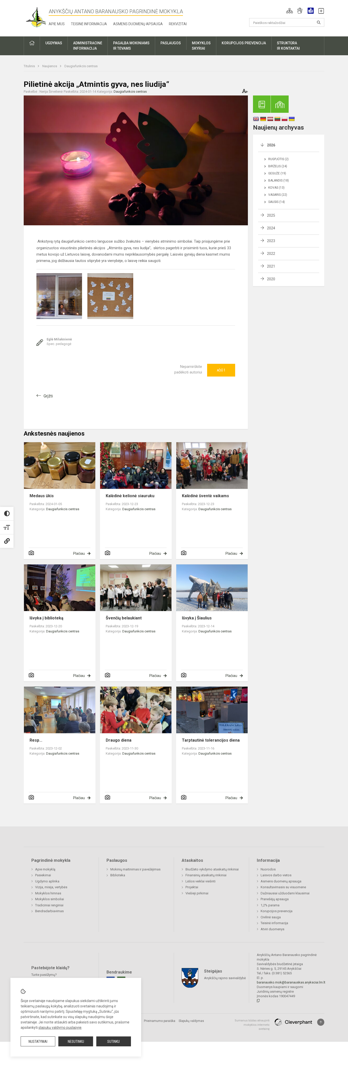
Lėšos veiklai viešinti (200, 881)
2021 (271, 266)
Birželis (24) (277, 166)
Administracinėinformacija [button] (87, 45)
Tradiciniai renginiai (49, 905)
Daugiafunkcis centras (81, 66)
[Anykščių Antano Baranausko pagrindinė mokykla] (36, 17)
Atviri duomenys (272, 929)
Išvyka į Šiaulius (197, 618)
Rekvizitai (178, 24)
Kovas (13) (276, 187)
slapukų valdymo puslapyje (60, 1027)
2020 (271, 279)
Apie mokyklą (45, 869)
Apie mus (57, 24)
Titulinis (30, 66)
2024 (271, 228)
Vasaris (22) (277, 195)
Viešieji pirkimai (196, 893)
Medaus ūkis (42, 495)
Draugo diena (118, 740)
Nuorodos (268, 869)
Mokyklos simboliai (49, 899)
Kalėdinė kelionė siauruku (130, 495)
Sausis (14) (276, 202)
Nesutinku (76, 1041)
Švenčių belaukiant (124, 618)
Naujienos (50, 66)
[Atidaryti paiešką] (318, 22)
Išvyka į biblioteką (46, 618)
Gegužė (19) (277, 173)
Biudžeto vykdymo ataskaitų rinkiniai (212, 869)
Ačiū (221, 370)
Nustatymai (38, 1041)
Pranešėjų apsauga (275, 899)
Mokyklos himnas (48, 893)
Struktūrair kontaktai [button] (288, 45)
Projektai (191, 887)
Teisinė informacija (89, 24)
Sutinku (113, 1041)
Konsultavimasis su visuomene (283, 887)
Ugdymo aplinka (47, 881)
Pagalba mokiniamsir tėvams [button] (131, 45)
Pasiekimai (43, 875)
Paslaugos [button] (170, 43)
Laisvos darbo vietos (276, 875)
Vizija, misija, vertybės (51, 887)
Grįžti (48, 396)
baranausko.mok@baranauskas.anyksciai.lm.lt (291, 982)
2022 (271, 254)
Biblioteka (117, 875)
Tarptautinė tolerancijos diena (211, 740)
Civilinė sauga (271, 917)
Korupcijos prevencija (276, 911)
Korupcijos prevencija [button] (244, 43)
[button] (289, 11)
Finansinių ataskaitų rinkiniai (205, 875)
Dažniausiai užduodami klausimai (285, 893)
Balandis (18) (278, 180)
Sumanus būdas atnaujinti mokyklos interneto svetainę (252, 1025)
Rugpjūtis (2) (278, 159)
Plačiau (79, 553)
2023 (271, 241)
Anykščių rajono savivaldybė (225, 978)
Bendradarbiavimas (49, 911)
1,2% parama (270, 905)
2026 (271, 145)
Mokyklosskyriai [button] (201, 45)
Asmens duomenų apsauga (138, 24)
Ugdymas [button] (53, 43)
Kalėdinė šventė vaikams (205, 495)
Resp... (36, 740)
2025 (271, 215)
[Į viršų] (320, 1022)
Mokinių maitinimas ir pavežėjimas (135, 869)
